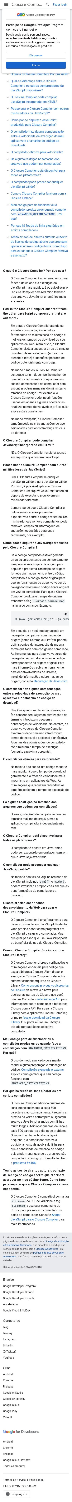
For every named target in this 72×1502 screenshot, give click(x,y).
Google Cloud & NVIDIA (16, 1310)
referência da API (48, 999)
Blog (5, 1327)
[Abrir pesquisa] (47, 4)
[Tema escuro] (66, 614)
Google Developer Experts (18, 1298)
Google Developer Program (19, 1286)
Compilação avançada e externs (42, 1069)
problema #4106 (24, 1163)
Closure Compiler (27, 4)
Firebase (8, 1386)
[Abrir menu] (6, 4)
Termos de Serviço (14, 1479)
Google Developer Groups (18, 1292)
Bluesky (7, 1333)
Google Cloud (11, 1404)
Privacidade (36, 1479)
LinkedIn (8, 1345)
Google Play (10, 1411)
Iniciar (36, 65)
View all (7, 1417)
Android (8, 1374)
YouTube (8, 1357)
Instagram (9, 1339)
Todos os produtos (14, 1466)
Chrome (8, 1380)
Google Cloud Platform (17, 1459)
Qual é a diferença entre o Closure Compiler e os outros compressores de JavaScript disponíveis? (37, 85)
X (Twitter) (9, 1351)
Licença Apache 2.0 (47, 1248)
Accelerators (11, 1304)
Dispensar (36, 55)
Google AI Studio (13, 1392)
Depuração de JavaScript (50, 681)
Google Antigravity (14, 1398)
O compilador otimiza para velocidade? (37, 152)
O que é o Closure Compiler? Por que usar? (40, 74)
